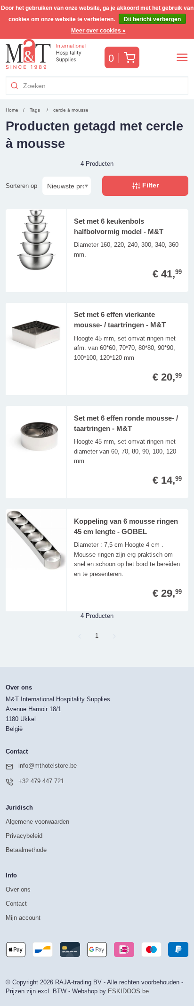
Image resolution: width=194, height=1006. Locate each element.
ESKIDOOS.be (128, 991)
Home (12, 110)
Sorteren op (21, 185)
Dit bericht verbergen (152, 19)
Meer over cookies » (98, 30)
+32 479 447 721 (41, 781)
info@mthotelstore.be (47, 765)
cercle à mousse (71, 110)
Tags (35, 110)
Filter (149, 185)
